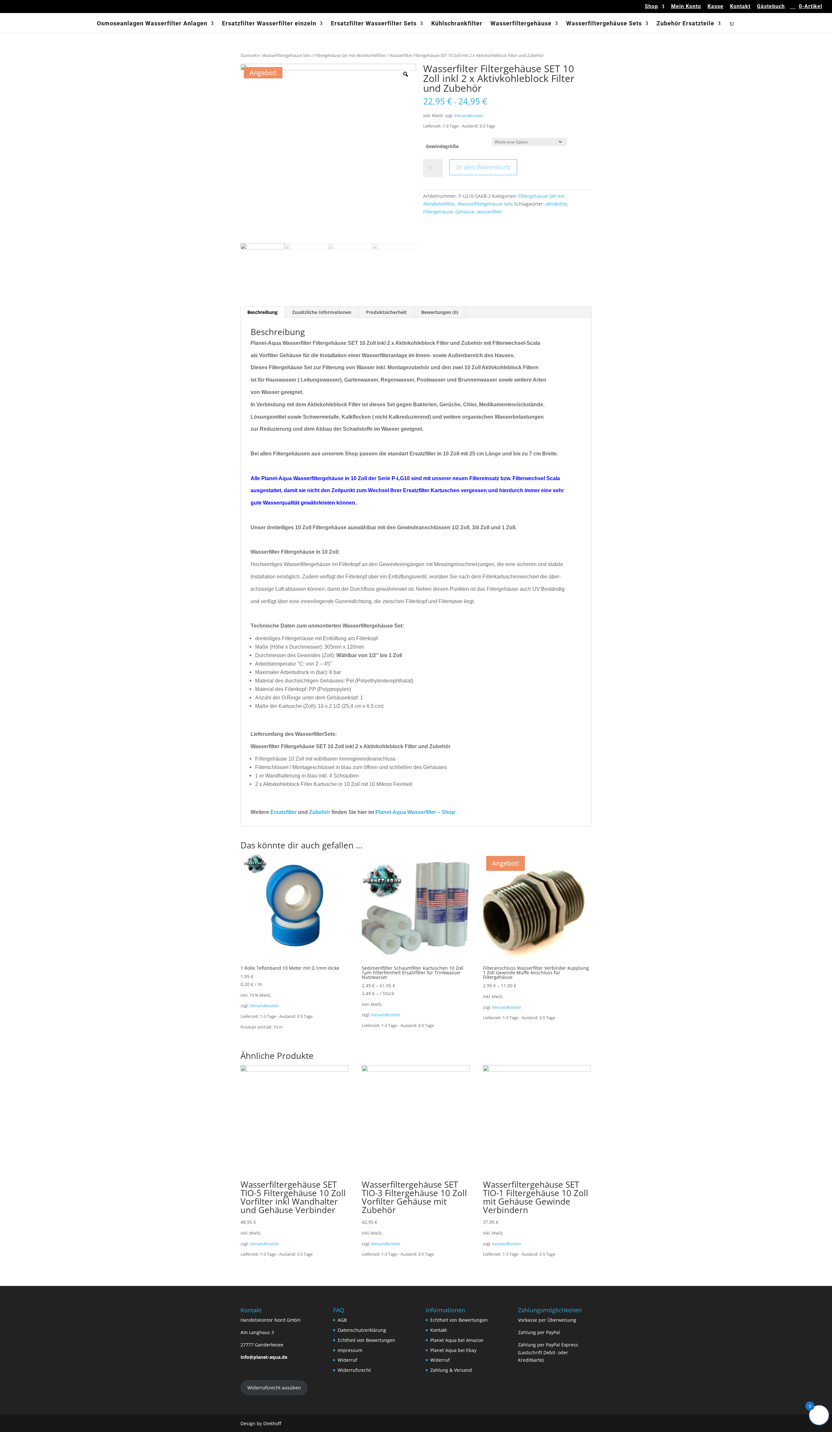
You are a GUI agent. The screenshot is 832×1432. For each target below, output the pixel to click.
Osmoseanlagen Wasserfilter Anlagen (152, 24)
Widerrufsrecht (354, 1370)
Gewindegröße (442, 146)
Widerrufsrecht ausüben (274, 1388)
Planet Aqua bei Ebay (453, 1350)
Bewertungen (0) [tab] (439, 312)
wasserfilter (489, 212)
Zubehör (319, 812)
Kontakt (740, 6)
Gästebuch (771, 6)
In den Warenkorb (483, 167)
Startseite (249, 55)
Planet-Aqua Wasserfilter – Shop (415, 812)
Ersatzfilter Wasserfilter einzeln (269, 24)
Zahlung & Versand (451, 1370)
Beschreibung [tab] (262, 312)
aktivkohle (556, 204)
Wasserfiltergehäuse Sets (604, 24)
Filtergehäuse (438, 212)
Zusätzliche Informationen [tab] (321, 312)
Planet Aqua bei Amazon (457, 1340)
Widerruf (347, 1360)
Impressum (350, 1350)
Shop (651, 6)
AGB (342, 1320)
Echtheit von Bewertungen (366, 1340)
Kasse (715, 6)
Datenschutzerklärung (362, 1330)
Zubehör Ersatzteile (685, 24)
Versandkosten (468, 115)
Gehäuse (464, 212)
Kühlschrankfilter (456, 24)
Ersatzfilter (283, 812)
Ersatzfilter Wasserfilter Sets (374, 24)
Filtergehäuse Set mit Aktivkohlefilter (350, 55)
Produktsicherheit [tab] (386, 312)
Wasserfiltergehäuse (521, 24)
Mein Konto (686, 6)
